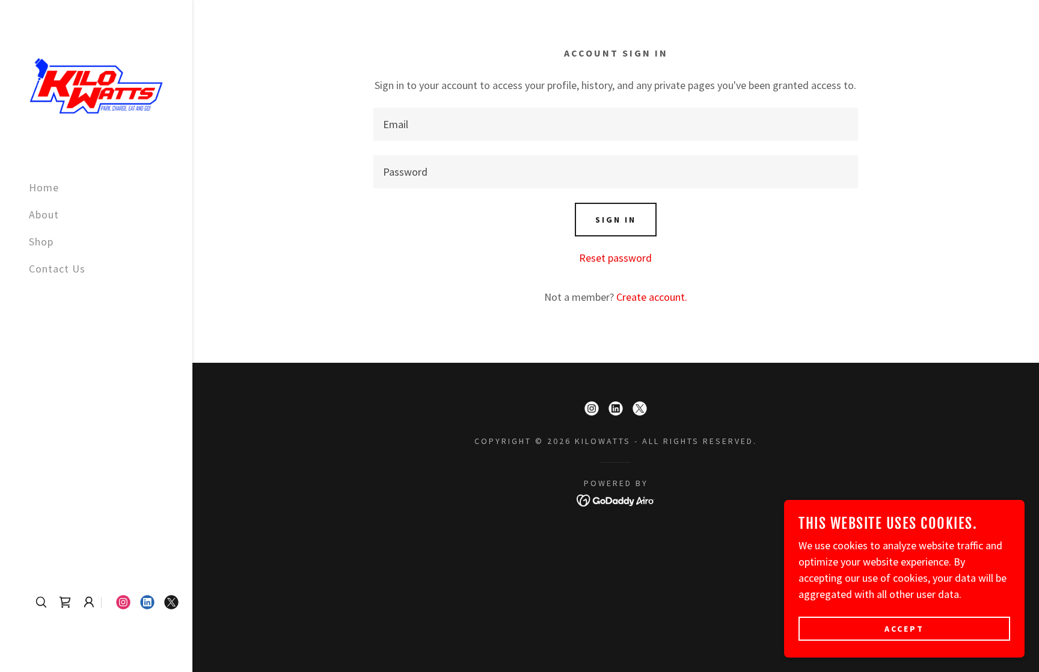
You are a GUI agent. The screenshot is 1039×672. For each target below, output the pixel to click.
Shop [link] (41, 241)
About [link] (44, 214)
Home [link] (44, 187)
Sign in (615, 219)
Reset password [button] (615, 258)
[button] (89, 602)
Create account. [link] (651, 297)
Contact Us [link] (57, 269)
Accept (904, 628)
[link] (96, 84)
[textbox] (615, 124)
